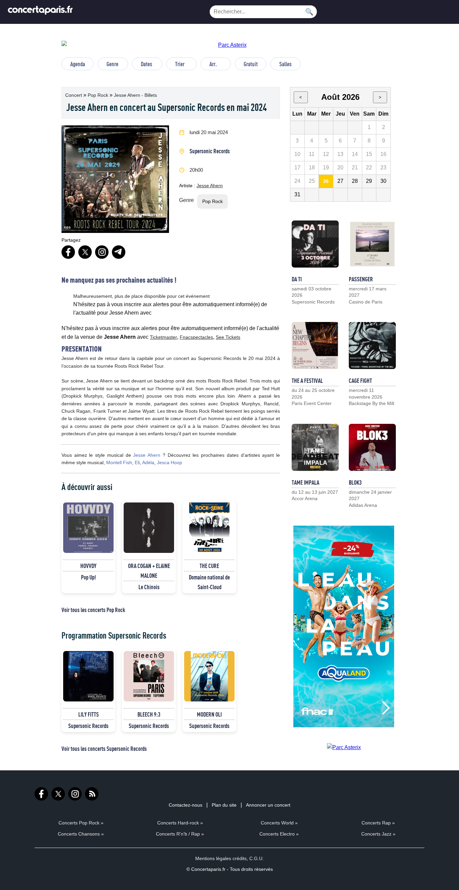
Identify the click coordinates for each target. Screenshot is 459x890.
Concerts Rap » (378, 822)
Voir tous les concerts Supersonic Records (104, 748)
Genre (112, 63)
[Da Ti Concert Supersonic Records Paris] (315, 244)
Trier (179, 63)
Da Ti (297, 279)
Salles (285, 63)
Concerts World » (279, 822)
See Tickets (228, 337)
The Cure (209, 565)
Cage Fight (360, 380)
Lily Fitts (88, 714)
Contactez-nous (185, 805)
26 (326, 181)
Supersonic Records (210, 151)
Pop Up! (88, 577)
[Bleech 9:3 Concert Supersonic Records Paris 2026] (149, 676)
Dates (146, 63)
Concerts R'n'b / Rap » (180, 834)
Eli (137, 462)
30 (383, 181)
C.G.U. (256, 858)
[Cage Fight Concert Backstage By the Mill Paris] (372, 345)
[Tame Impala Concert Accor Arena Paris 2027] (315, 447)
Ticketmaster (163, 337)
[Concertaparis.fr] (40, 12)
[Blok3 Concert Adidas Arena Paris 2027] (372, 447)
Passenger (361, 279)
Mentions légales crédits (221, 858)
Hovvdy (88, 565)
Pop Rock (99, 95)
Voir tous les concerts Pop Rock (93, 609)
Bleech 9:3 (148, 714)
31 (297, 194)
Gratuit (251, 63)
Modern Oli (209, 714)
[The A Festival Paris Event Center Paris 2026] (315, 345)
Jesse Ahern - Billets (135, 95)
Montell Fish (119, 462)
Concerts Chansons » (81, 834)
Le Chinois (149, 586)
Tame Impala (305, 482)
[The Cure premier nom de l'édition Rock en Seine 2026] (209, 527)
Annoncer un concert (268, 805)
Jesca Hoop (169, 462)
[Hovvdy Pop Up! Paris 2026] (88, 527)
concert (74, 95)
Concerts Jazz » (378, 834)
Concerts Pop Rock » (80, 822)
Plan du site (224, 805)
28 (355, 181)
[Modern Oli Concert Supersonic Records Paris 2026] (209, 676)
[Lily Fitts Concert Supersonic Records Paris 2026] (88, 676)
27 (340, 181)
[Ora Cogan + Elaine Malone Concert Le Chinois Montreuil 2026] (149, 527)
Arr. (213, 63)
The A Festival (307, 380)
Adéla (148, 462)
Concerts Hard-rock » (180, 822)
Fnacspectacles (196, 337)
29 (369, 181)
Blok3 (355, 482)
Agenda (77, 63)
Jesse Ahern (210, 185)
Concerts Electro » (279, 834)
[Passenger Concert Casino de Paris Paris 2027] (372, 244)
